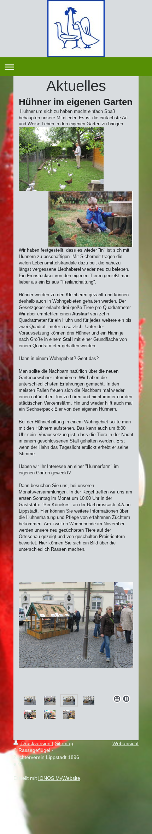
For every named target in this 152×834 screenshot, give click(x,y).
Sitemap (64, 743)
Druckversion (36, 743)
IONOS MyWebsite (59, 778)
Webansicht (125, 743)
